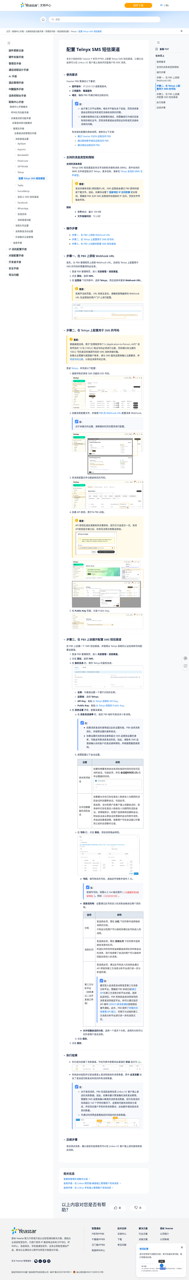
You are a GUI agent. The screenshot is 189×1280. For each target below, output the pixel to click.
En (167, 5)
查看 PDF (164, 49)
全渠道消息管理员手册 (25, 133)
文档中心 (45, 5)
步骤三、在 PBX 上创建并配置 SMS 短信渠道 (94, 243)
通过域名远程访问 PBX (88, 145)
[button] (7, 50)
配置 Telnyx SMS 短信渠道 (90, 31)
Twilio (21, 185)
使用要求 (161, 61)
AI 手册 (13, 76)
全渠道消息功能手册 (34, 31)
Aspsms (22, 149)
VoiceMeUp (23, 191)
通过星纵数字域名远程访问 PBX (93, 140)
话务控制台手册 (17, 95)
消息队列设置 (22, 225)
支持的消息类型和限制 (168, 66)
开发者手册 (15, 262)
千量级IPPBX (98, 1239)
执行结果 (161, 102)
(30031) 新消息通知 (118, 1004)
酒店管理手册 (16, 82)
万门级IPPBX (98, 1245)
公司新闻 (164, 1239)
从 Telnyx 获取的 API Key (105, 701)
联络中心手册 (18, 31)
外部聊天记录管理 (24, 237)
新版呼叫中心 (98, 1250)
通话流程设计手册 (19, 69)
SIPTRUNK (23, 166)
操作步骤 (161, 72)
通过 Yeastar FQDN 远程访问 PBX (94, 136)
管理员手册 (50, 31)
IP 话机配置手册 (18, 249)
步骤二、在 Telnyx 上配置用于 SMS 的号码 (93, 239)
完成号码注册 (76, 359)
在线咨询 (22, 214)
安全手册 (14, 268)
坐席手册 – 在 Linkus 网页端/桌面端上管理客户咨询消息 (91, 1183)
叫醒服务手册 (16, 89)
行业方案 (143, 1234)
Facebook (23, 202)
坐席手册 (17, 242)
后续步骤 (161, 107)
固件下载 (138, 5)
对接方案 (143, 1239)
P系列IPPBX (98, 1234)
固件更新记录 (16, 50)
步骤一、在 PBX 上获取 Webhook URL (91, 234)
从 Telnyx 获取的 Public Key (110, 705)
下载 (119, 1239)
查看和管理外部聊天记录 (76, 1179)
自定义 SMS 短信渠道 (28, 196)
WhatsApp (23, 208)
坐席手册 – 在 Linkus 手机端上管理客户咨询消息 (87, 1187)
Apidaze (22, 143)
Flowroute (23, 160)
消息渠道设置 (63, 31)
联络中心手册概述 (19, 106)
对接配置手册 (16, 255)
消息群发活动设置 (24, 231)
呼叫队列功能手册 (20, 112)
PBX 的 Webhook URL (110, 413)
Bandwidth (23, 155)
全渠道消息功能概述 (22, 122)
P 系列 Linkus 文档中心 (180, 655)
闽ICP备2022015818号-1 (61, 1272)
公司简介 (164, 1234)
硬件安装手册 (16, 57)
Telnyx (74, 31)
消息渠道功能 (24, 219)
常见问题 (14, 274)
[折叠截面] (182, 31)
